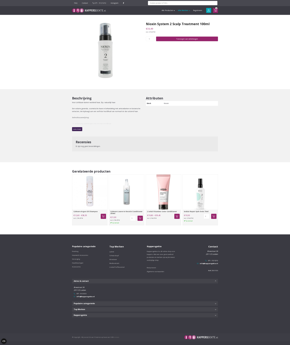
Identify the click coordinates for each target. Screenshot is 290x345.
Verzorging (76, 259)
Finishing (75, 251)
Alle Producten (167, 10)
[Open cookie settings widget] (4, 341)
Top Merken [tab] (79, 309)
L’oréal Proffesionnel (116, 267)
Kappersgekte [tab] (80, 315)
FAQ (75, 3)
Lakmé (111, 252)
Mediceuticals (114, 263)
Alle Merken (183, 10)
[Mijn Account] (208, 10)
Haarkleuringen (77, 263)
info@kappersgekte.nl (209, 263)
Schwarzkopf (114, 256)
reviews (116, 337)
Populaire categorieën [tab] (84, 303)
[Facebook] (123, 3)
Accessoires (76, 267)
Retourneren (151, 268)
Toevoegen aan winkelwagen (187, 39)
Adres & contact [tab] (81, 281)
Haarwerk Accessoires (80, 255)
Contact (85, 3)
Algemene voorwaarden (155, 271)
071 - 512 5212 (100, 3)
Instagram (114, 3)
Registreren (197, 10)
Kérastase (113, 259)
